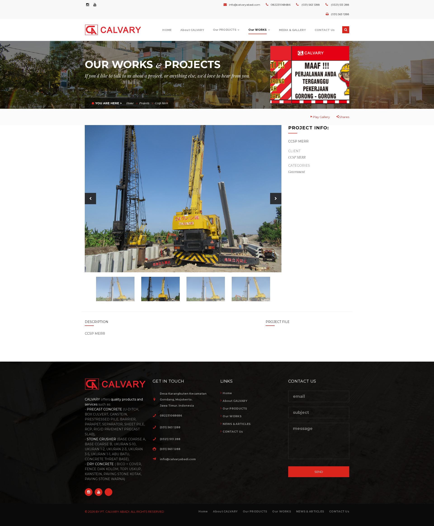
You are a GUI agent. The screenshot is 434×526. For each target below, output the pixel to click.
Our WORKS (232, 416)
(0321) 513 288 (339, 4)
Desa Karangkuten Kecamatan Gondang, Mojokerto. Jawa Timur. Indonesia (183, 399)
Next (275, 198)
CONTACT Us (233, 431)
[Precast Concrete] (309, 75)
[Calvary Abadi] (115, 30)
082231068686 (280, 4)
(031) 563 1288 (310, 4)
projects (144, 103)
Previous (90, 198)
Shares (344, 117)
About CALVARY (235, 401)
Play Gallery (321, 117)
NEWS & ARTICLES (236, 424)
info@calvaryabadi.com (244, 4)
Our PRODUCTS (235, 408)
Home (130, 103)
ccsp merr (161, 103)
